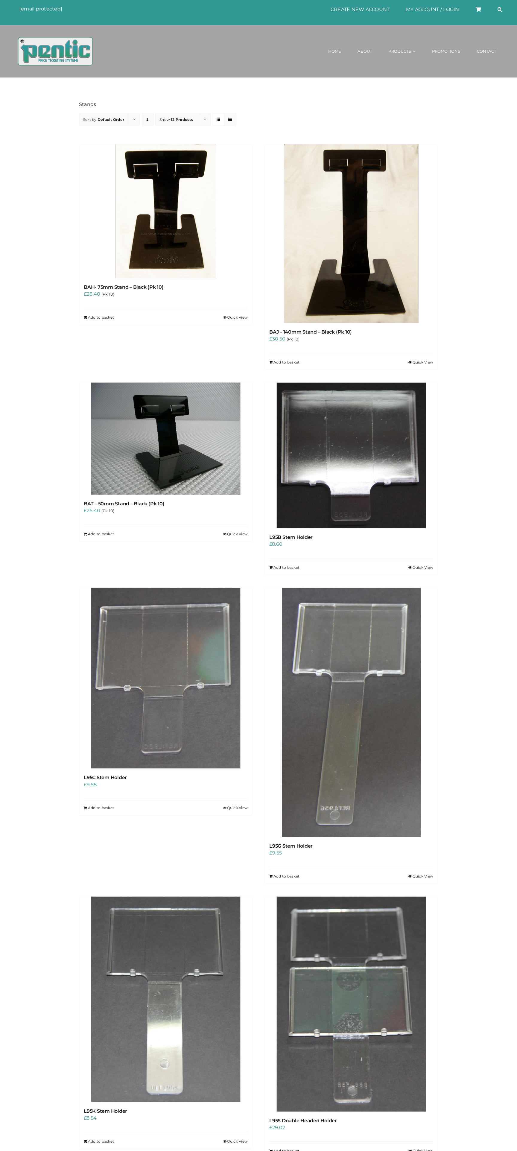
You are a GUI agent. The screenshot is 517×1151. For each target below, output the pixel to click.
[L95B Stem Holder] (351, 455)
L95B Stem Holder (291, 537)
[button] (500, 9)
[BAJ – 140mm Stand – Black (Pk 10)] (351, 233)
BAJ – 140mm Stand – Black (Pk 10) (310, 332)
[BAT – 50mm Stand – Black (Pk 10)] (165, 438)
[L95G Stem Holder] (351, 712)
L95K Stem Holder (105, 1111)
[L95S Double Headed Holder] (351, 1004)
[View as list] (230, 119)
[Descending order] (147, 119)
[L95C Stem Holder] (165, 678)
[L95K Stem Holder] (165, 999)
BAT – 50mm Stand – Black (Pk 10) (124, 504)
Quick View (237, 317)
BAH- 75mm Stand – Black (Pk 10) (124, 287)
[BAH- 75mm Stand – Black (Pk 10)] (165, 211)
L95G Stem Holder (291, 846)
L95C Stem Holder (105, 777)
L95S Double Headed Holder (303, 1120)
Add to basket (101, 317)
